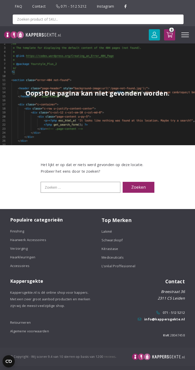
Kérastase (110, 248)
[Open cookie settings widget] (9, 361)
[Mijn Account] (154, 35)
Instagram (105, 6)
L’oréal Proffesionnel (118, 266)
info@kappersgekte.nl (164, 319)
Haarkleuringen (22, 257)
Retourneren (20, 322)
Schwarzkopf (112, 240)
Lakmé (107, 231)
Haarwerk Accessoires (28, 240)
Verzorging (19, 248)
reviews (110, 356)
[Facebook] (125, 6)
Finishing (17, 231)
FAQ (18, 6)
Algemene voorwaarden (29, 331)
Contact (39, 6)
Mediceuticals (113, 257)
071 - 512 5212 (73, 6)
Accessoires (19, 265)
